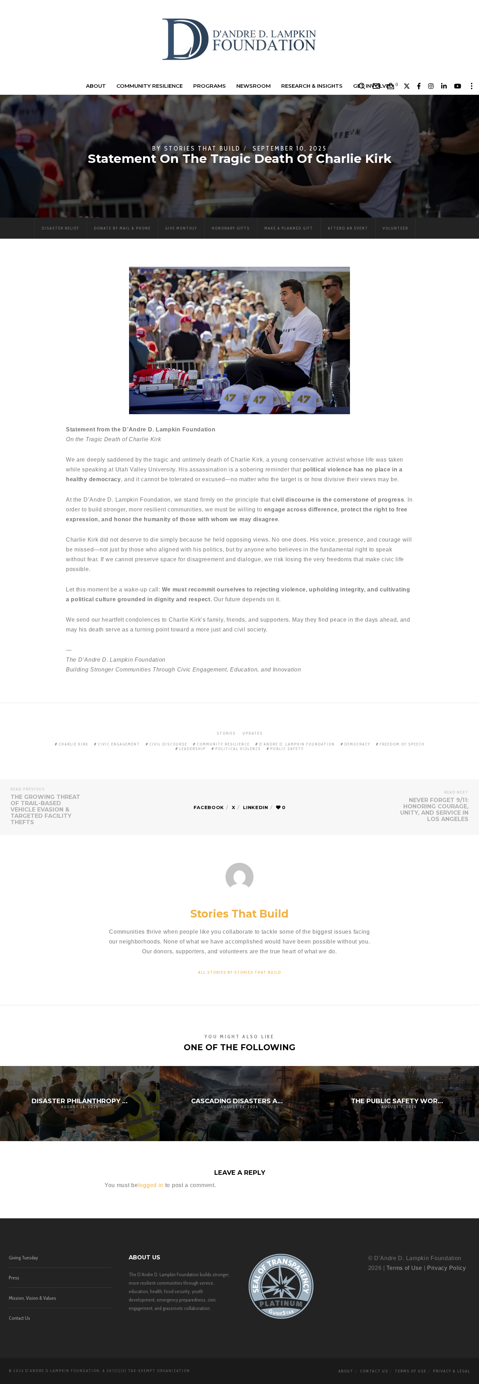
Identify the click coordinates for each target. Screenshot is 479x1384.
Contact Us (19, 1318)
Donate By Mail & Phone (122, 228)
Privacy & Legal (451, 1371)
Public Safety (287, 748)
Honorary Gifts (231, 228)
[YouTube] (458, 86)
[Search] (362, 86)
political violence (238, 748)
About (345, 1371)
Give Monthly (181, 228)
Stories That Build (202, 148)
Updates (253, 733)
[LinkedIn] (444, 86)
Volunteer (395, 228)
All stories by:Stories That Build (239, 972)
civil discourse (168, 744)
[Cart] (391, 86)
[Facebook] (419, 86)
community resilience (223, 744)
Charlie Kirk (73, 744)
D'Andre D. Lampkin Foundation (297, 744)
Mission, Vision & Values (32, 1298)
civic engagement (119, 744)
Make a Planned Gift (288, 228)
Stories (226, 733)
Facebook (209, 807)
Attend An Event (348, 228)
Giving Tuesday (23, 1257)
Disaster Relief (60, 228)
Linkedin (255, 807)
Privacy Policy (446, 1268)
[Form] (376, 86)
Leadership (192, 748)
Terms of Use (404, 1268)
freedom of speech (402, 744)
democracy (357, 744)
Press (14, 1277)
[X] (407, 86)
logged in (150, 1185)
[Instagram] (431, 86)
